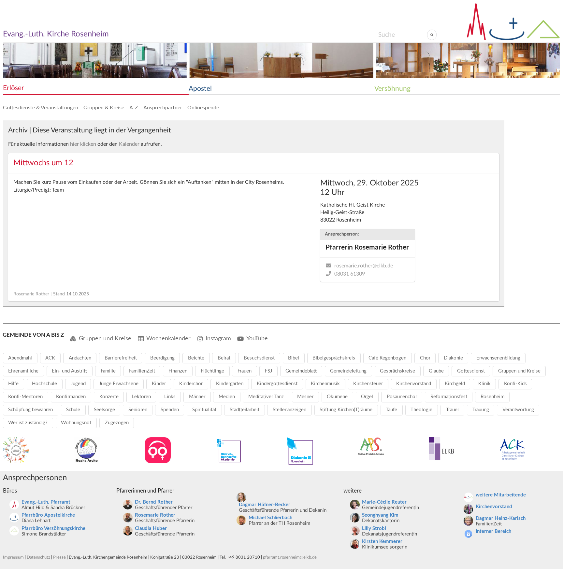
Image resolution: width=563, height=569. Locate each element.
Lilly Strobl (374, 528)
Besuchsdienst (259, 358)
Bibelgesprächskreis (333, 358)
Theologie (421, 409)
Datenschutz (38, 557)
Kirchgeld (455, 383)
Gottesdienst (471, 371)
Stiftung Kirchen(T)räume (346, 409)
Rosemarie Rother (31, 294)
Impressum (13, 557)
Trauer (452, 409)
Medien (227, 396)
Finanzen (177, 371)
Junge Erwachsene (118, 383)
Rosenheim (492, 396)
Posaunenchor (402, 396)
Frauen (245, 371)
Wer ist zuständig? (28, 422)
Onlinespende (203, 107)
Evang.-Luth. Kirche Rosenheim (56, 34)
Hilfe (13, 383)
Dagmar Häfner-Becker (264, 504)
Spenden (170, 409)
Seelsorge (104, 409)
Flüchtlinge (212, 371)
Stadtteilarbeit (244, 409)
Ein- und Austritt (69, 371)
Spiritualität (204, 409)
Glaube (436, 371)
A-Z (133, 107)
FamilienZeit (142, 371)
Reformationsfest (448, 396)
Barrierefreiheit (121, 358)
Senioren (137, 409)
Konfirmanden (71, 396)
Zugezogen (117, 422)
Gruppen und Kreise (105, 338)
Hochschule (44, 383)
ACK (50, 358)
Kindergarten (229, 383)
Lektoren (141, 396)
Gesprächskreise (397, 371)
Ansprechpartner (162, 107)
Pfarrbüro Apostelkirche (48, 515)
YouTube (257, 338)
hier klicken (83, 144)
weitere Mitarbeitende (501, 495)
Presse (59, 557)
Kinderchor (191, 383)
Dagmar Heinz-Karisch (501, 518)
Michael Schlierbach (270, 517)
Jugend (78, 383)
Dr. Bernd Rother (154, 502)
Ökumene (337, 396)
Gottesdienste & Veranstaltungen (40, 107)
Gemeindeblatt (301, 371)
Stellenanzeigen (289, 409)
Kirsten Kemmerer (382, 541)
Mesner (305, 396)
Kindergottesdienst (277, 383)
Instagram (218, 338)
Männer (197, 396)
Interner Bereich (493, 531)
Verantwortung (518, 409)
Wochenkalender (168, 338)
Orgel (367, 396)
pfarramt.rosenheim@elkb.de (290, 557)
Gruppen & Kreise (103, 107)
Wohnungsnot (76, 422)
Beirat (224, 358)
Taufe (391, 409)
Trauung (480, 409)
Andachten (80, 358)
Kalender (129, 144)
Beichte (196, 358)
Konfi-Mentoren (25, 396)
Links (170, 396)
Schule (73, 409)
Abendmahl (20, 358)
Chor (425, 358)
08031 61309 (349, 274)
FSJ (268, 371)
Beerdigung (162, 358)
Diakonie (453, 358)
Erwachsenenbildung (498, 358)
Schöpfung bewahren (30, 409)
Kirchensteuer (368, 383)
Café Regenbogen (387, 358)
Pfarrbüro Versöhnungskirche (53, 528)
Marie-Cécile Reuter (384, 502)
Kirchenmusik (325, 383)
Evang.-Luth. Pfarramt (46, 502)
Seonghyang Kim (380, 515)
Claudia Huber (151, 528)
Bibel (293, 358)
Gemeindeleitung (348, 371)
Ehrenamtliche (23, 371)
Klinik (484, 383)
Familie (108, 371)
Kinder (159, 383)
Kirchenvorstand (413, 383)
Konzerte (109, 396)
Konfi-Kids (515, 383)
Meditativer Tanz (266, 396)
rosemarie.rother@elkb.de (363, 265)
